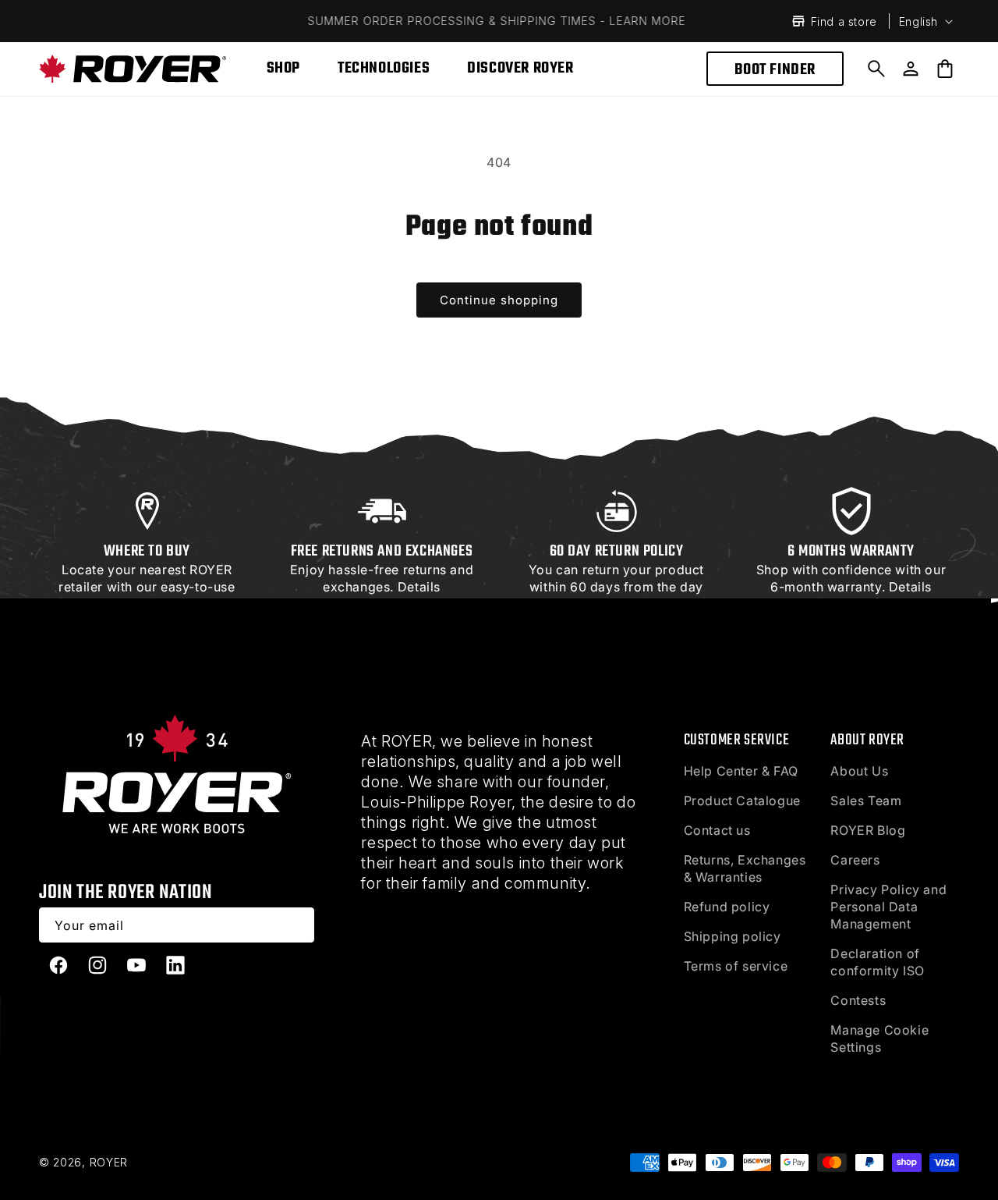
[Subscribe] (297, 925)
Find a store (844, 21)
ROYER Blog (867, 830)
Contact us (717, 830)
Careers (854, 860)
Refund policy (727, 906)
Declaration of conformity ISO (877, 962)
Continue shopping (499, 300)
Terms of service (736, 966)
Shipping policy (732, 936)
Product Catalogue (742, 800)
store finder (145, 604)
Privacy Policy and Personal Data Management (888, 907)
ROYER (109, 1162)
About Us (859, 771)
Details (419, 587)
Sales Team (865, 800)
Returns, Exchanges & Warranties (745, 868)
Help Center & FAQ (741, 771)
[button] (876, 68)
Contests (858, 1000)
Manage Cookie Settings (879, 1038)
